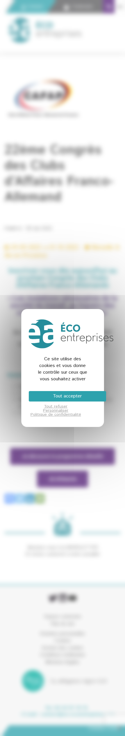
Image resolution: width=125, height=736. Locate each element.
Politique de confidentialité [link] (56, 415)
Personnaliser (55, 410)
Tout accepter (67, 396)
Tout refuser (55, 406)
